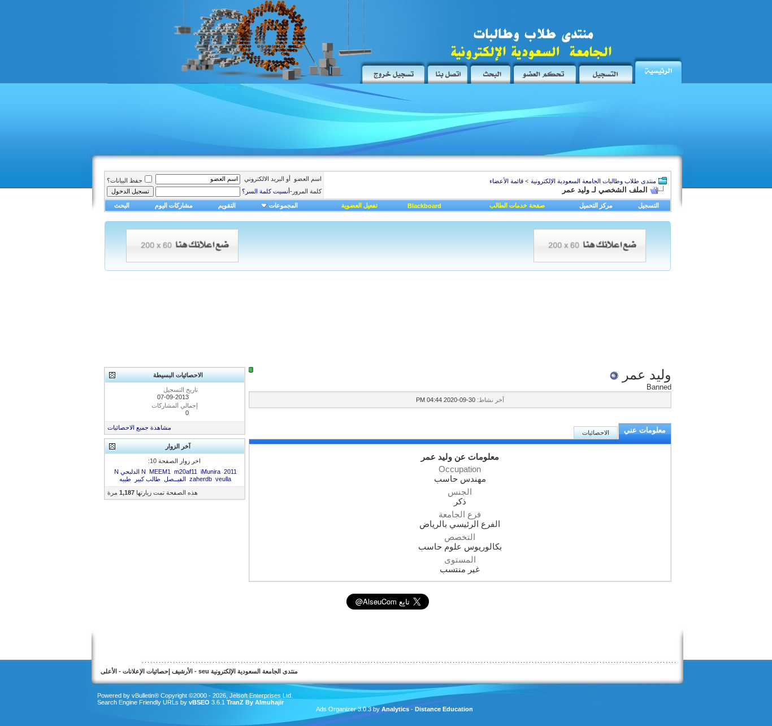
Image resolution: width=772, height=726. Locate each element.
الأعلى (109, 671)
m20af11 (185, 471)
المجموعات (283, 205)
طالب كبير (148, 479)
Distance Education (444, 709)
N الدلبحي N (130, 471)
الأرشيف (182, 671)
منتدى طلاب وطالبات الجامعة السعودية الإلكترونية (593, 181)
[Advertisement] (301, 122)
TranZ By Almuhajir (254, 702)
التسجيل (648, 205)
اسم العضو (308, 178)
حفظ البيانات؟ (124, 180)
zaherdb (200, 479)
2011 (230, 471)
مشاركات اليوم (174, 205)
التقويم (227, 205)
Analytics (395, 709)
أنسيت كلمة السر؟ (266, 191)
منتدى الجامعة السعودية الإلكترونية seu (248, 671)
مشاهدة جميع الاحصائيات (139, 427)
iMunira (210, 471)
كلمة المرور (282, 191)
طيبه (125, 479)
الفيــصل (175, 479)
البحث (121, 205)
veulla (223, 479)
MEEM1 (160, 471)
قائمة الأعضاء (506, 181)
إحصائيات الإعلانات (146, 671)
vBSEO (199, 702)
